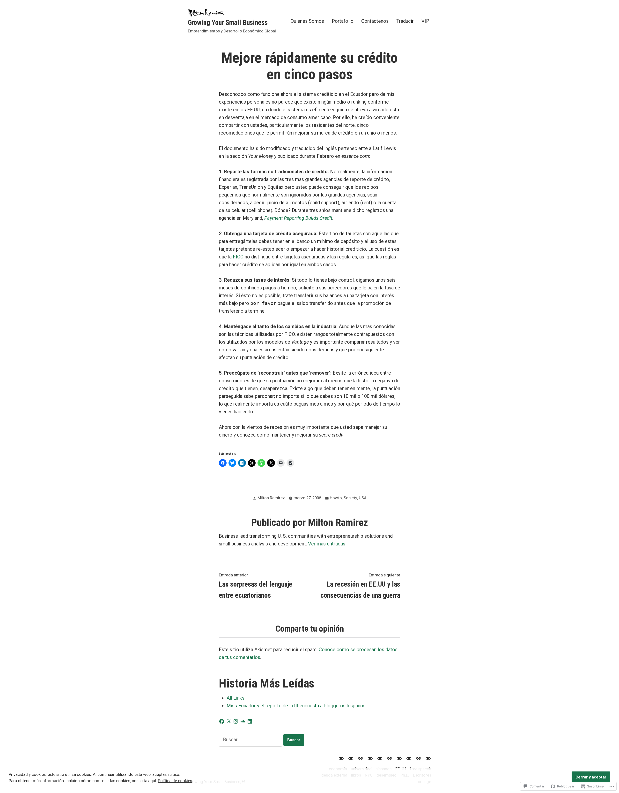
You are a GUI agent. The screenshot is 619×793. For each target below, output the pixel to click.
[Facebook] (222, 721)
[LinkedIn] (250, 721)
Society (350, 498)
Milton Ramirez (271, 498)
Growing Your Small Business (228, 22)
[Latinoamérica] (389, 758)
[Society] (351, 758)
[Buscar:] (251, 739)
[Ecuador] (370, 758)
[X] (229, 721)
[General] (427, 758)
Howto (336, 498)
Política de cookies (175, 780)
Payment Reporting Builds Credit (298, 218)
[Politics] (409, 758)
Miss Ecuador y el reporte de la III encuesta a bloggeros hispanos (296, 706)
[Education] (342, 758)
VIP (425, 21)
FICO (238, 257)
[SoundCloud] (243, 721)
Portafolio (343, 21)
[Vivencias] (418, 758)
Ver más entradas (326, 544)
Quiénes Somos (307, 21)
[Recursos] (399, 758)
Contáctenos (375, 21)
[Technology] (380, 758)
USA (363, 498)
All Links (235, 698)
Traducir (405, 21)
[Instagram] (236, 721)
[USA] (360, 758)
